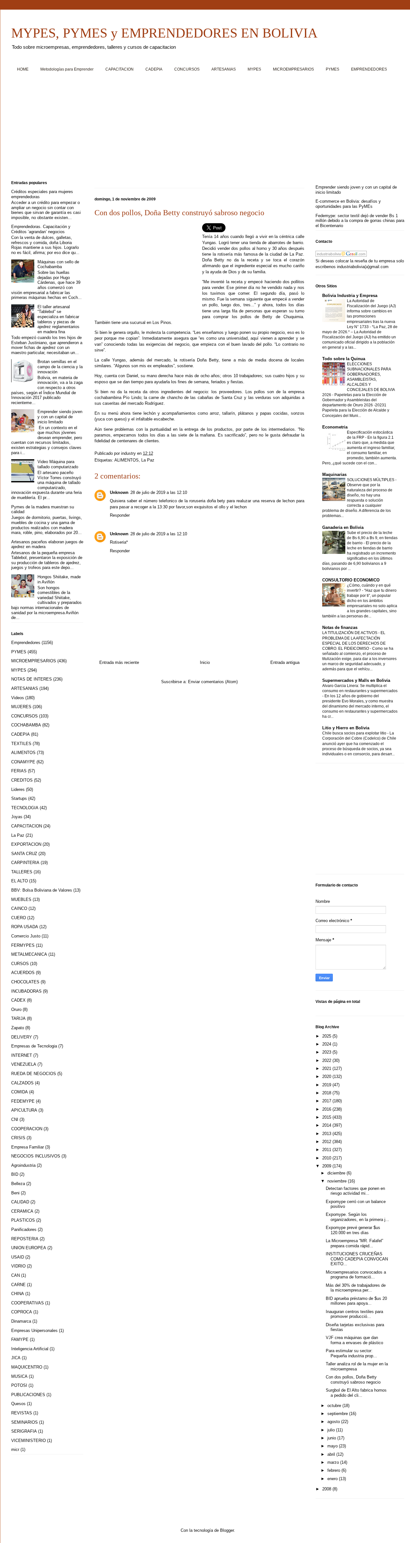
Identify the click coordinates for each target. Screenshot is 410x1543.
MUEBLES (21, 899)
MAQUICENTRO (26, 1367)
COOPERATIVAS (27, 1303)
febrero (334, 1470)
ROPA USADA (24, 926)
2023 (327, 1052)
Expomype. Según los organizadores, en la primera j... (357, 1217)
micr (15, 1449)
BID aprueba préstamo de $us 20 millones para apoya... (356, 1301)
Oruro (16, 1009)
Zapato (17, 1027)
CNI (14, 1119)
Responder (120, 515)
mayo (333, 1446)
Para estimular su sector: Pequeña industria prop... (351, 1353)
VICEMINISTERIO (28, 1440)
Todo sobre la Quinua (343, 358)
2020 (327, 1076)
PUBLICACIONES (28, 1394)
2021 (327, 1068)
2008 (327, 1489)
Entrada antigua (284, 662)
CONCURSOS (187, 69)
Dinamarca (21, 1321)
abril (331, 1454)
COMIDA (19, 1091)
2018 (327, 1092)
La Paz (147, 460)
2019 (327, 1084)
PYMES (332, 69)
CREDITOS (22, 780)
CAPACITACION (119, 69)
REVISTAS (21, 1413)
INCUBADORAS (26, 991)
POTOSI (19, 1385)
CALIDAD (20, 1202)
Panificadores (24, 1229)
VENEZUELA (23, 1064)
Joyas (16, 816)
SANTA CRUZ (24, 853)
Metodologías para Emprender (67, 69)
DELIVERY (21, 1037)
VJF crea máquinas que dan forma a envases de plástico (354, 1340)
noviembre (337, 1181)
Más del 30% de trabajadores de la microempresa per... (356, 1288)
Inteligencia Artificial (29, 1348)
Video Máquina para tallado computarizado (57, 464)
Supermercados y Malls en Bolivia (356, 680)
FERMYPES (23, 945)
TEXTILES (21, 743)
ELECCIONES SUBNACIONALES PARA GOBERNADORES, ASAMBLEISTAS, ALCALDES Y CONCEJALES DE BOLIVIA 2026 (358, 379)
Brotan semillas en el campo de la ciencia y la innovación (60, 366)
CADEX (18, 1000)
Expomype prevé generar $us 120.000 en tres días (353, 1230)
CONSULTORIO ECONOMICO (351, 580)
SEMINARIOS (24, 1422)
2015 (327, 1117)
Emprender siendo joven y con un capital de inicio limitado (59, 416)
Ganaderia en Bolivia (343, 527)
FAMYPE (20, 1339)
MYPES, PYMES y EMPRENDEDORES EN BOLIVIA (164, 33)
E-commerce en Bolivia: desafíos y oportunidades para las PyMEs (348, 204)
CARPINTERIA (25, 862)
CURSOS (20, 963)
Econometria (335, 427)
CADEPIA (153, 69)
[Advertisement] (203, 129)
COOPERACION (26, 1128)
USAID (17, 1257)
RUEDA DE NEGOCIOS (33, 1073)
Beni (15, 1193)
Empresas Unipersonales (34, 1330)
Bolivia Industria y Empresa (349, 295)
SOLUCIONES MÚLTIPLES (371, 480)
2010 (327, 1158)
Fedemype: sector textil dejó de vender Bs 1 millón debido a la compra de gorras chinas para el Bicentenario (360, 220)
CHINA (17, 1293)
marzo (333, 1462)
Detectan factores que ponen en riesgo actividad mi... (355, 1191)
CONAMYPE (23, 761)
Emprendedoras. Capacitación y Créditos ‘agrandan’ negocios (40, 229)
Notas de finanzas (339, 627)
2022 (327, 1060)
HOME (23, 69)
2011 (327, 1149)
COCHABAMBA (26, 725)
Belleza (18, 1183)
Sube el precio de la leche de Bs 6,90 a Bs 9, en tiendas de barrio (372, 537)
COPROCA (21, 1312)
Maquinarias (334, 474)
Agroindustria (23, 1165)
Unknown (119, 492)
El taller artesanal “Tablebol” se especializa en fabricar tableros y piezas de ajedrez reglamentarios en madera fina (58, 319)
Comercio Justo (25, 936)
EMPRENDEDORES (369, 69)
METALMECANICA (29, 954)
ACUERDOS (23, 972)
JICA (15, 1357)
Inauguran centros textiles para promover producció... (354, 1314)
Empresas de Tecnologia (34, 1046)
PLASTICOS (23, 1220)
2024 (327, 1044)
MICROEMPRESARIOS (293, 69)
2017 (327, 1100)
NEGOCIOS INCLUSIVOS (35, 1156)
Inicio (205, 662)
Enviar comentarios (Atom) (213, 681)
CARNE (18, 1284)
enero (333, 1478)
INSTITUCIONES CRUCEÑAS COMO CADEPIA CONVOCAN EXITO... (357, 1258)
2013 (327, 1133)
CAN (15, 1275)
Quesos (18, 1403)
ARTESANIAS (223, 69)
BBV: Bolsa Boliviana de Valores (41, 890)
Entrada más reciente (119, 662)
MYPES (254, 69)
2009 (327, 1166)
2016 (327, 1109)
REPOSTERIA (24, 1238)
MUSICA (19, 1376)
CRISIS (18, 1137)
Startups (19, 798)
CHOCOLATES (25, 981)
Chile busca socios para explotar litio (354, 733)
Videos (17, 697)
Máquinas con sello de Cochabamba (58, 264)
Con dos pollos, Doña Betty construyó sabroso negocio (353, 1380)
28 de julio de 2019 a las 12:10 (158, 492)
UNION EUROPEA (28, 1247)
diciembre (337, 1173)
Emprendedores (25, 642)
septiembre (338, 1413)
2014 (327, 1125)
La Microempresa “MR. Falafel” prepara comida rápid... (354, 1243)
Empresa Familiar (27, 1147)
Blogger (227, 1530)
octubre (334, 1405)
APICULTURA (24, 1110)
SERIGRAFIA (24, 1431)
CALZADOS (22, 1083)
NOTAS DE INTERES (31, 679)
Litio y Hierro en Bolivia (345, 727)
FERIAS (19, 770)
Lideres (18, 789)
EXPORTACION (26, 844)
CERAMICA (22, 1211)
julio (331, 1430)
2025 (327, 1036)
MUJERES (21, 706)
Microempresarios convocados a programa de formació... (356, 1275)
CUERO (18, 917)
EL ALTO (19, 880)
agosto (334, 1421)
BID (14, 1174)
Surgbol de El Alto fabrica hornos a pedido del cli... (356, 1393)
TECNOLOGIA (24, 807)
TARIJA (18, 1018)
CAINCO (19, 908)
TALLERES (21, 871)
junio (332, 1438)
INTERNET (21, 1055)
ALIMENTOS (126, 460)
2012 (327, 1141)
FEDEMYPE (23, 1101)
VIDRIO (18, 1266)
